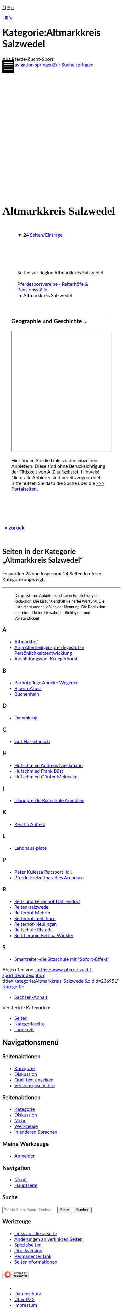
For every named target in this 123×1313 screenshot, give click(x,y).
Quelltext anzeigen (33, 1080)
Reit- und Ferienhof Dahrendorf (47, 901)
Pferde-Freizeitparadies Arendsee (49, 877)
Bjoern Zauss (27, 688)
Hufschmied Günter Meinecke (45, 777)
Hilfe (7, 18)
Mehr (20, 1120)
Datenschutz (27, 1293)
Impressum (25, 1305)
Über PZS (24, 1299)
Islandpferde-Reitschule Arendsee (49, 800)
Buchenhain (26, 694)
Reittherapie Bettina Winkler (43, 935)
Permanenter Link (32, 1256)
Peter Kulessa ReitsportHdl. (43, 872)
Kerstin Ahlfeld (29, 824)
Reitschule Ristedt (33, 930)
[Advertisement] (61, 134)
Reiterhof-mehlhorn (35, 918)
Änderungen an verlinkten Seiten (48, 1239)
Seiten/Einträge (46, 235)
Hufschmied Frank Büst (38, 771)
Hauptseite (25, 1185)
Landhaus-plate (30, 848)
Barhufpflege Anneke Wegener (46, 682)
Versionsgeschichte (34, 1085)
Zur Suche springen (73, 65)
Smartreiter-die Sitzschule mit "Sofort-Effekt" (61, 959)
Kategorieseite (29, 1024)
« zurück (14, 528)
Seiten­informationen (35, 1262)
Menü (20, 1179)
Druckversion (28, 1250)
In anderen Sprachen (35, 1132)
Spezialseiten (27, 1245)
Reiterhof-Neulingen (35, 924)
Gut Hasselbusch (32, 741)
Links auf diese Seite (35, 1233)
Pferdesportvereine (37, 284)
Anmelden (25, 1156)
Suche (10, 1197)
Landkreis (24, 1029)
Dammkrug (25, 718)
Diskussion (25, 1074)
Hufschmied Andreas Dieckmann (48, 765)
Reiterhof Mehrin (32, 912)
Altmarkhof (26, 641)
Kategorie (12, 986)
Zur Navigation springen (27, 65)
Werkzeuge (26, 1126)
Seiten (20, 1018)
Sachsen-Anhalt (30, 997)
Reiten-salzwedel (32, 907)
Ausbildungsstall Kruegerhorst (46, 658)
